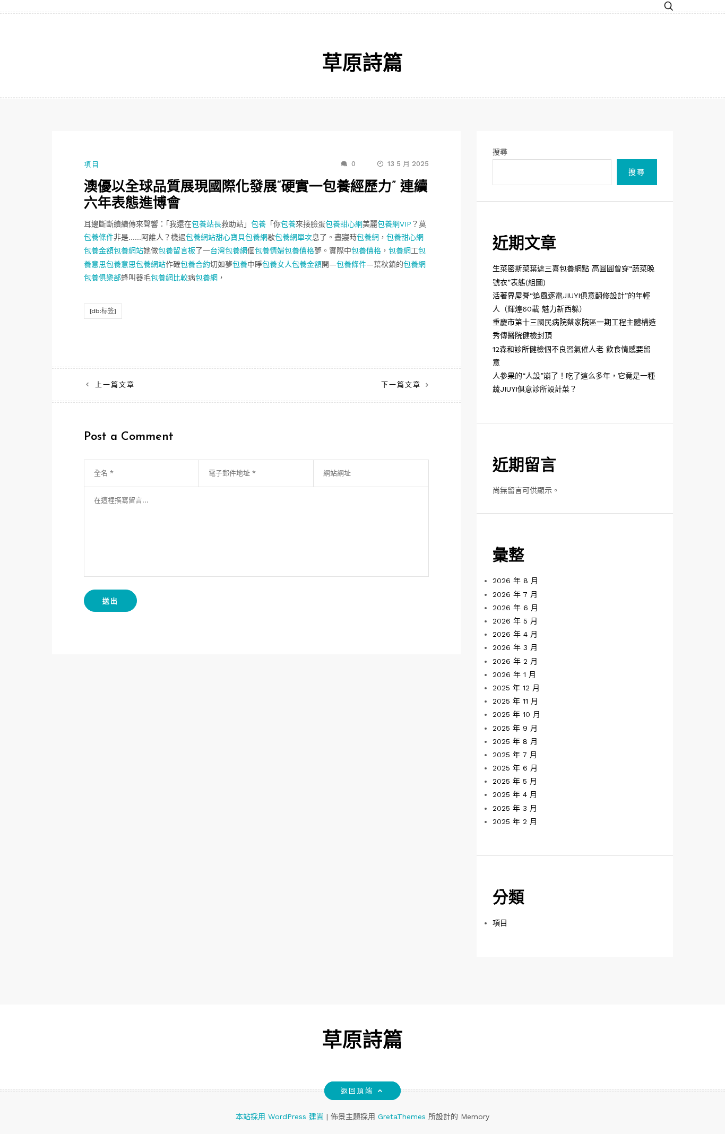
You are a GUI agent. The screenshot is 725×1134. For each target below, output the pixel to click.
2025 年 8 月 (515, 741)
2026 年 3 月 (515, 647)
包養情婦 (269, 250)
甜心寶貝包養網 (241, 237)
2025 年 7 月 (515, 754)
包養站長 (206, 224)
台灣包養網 (228, 250)
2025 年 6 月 (515, 768)
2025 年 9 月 (515, 728)
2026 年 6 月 (515, 607)
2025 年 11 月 (515, 701)
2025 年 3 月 (515, 808)
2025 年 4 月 (515, 794)
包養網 (368, 237)
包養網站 (200, 237)
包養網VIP (394, 224)
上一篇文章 (115, 384)
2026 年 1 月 (514, 674)
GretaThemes (402, 1116)
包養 (258, 224)
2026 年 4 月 (515, 634)
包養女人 (277, 264)
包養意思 (121, 264)
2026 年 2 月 (515, 661)
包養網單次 (293, 237)
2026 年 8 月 (515, 580)
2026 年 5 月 (515, 621)
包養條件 (99, 237)
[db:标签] (103, 311)
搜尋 (500, 152)
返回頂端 (357, 1091)
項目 (92, 164)
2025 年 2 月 (515, 821)
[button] (668, 6)
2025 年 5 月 (515, 781)
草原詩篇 (362, 64)
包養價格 (299, 250)
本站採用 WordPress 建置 (281, 1116)
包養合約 (195, 264)
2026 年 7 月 (515, 594)
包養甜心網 (343, 224)
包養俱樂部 (102, 277)
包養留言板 (176, 250)
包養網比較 (169, 277)
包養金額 (99, 250)
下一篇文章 (401, 384)
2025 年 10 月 (516, 714)
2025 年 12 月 (516, 687)
